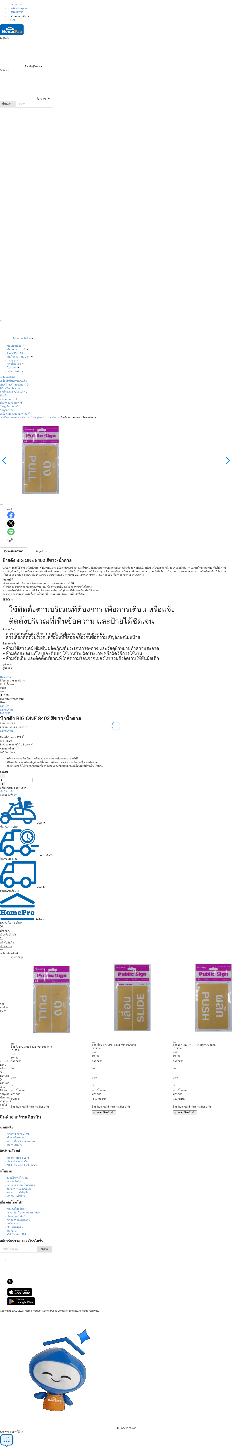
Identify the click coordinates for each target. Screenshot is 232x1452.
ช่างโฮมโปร (14, 364)
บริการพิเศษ (13, 371)
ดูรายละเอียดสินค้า (103, 1112)
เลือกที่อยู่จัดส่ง (31, 66)
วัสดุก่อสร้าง (6, 410)
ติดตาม (44, 1249)
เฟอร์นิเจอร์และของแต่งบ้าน (15, 385)
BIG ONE (5, 713)
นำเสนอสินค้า (15, 1227)
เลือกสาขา (41, 99)
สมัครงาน (12, 1223)
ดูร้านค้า (4, 706)
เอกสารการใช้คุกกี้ (17, 1192)
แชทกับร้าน (6, 710)
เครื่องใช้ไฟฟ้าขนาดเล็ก (13, 381)
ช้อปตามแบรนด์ (16, 349)
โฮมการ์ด (15, 4)
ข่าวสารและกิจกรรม (18, 1220)
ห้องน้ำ (4, 395)
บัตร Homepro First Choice (22, 1165)
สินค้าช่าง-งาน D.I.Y (18, 357)
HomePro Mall (15, 353)
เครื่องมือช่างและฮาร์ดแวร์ (15, 414)
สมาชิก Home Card (18, 1158)
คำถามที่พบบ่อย (15, 1137)
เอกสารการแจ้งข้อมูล (19, 1189)
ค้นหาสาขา (16, 12)
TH (9, 20)
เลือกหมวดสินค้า (21, 338)
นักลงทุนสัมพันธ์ (16, 1216)
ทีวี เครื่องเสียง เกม (10, 388)
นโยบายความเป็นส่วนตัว (21, 1185)
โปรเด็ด (11, 367)
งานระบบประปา (9, 399)
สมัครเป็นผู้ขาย (18, 8)
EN (13, 20)
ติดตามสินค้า (14, 1145)
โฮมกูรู (11, 360)
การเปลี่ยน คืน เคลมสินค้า (21, 1141)
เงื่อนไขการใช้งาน (17, 1178)
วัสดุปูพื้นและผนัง (9, 406)
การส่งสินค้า (14, 1181)
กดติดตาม (20, 680)
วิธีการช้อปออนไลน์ (18, 1134)
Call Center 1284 (16, 1234)
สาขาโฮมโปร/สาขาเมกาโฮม (23, 1212)
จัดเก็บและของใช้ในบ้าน (13, 392)
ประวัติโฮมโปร (15, 1209)
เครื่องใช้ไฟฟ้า (8, 377)
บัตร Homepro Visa (17, 1161)
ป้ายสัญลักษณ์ (37, 417)
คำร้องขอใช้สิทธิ (16, 1196)
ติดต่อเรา (12, 1231)
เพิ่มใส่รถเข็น (7, 791)
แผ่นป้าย (52, 417)
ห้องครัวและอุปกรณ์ (11, 403)
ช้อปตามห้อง (14, 346)
